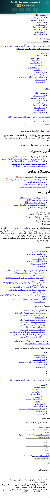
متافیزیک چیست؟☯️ (36, 200)
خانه (43, 53)
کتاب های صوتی (38, 20)
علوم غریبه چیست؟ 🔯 (35, 202)
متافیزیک (41, 22)
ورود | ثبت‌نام (44, 39)
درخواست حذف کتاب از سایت (32, 77)
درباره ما (41, 266)
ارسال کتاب (40, 32)
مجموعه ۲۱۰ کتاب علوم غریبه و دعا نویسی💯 (25, 179)
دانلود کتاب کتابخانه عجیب (34, 184)
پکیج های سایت (38, 259)
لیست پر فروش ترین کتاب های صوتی (29, 205)
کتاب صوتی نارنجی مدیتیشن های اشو (29, 156)
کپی (19, 5)
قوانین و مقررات (38, 263)
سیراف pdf (25, 228)
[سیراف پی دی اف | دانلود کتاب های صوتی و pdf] (29, 117)
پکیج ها (37, 70)
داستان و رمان (39, 17)
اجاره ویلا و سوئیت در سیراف (32, 198)
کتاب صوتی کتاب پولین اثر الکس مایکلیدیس (26, 161)
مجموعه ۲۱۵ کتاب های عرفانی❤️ (30, 177)
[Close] (49, 497)
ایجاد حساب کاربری (42, 458)
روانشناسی (35, 63)
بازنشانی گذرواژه (43, 434)
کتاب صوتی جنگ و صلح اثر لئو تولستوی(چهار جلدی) (23, 159)
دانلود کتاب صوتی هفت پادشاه (32, 187)
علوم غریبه (40, 25)
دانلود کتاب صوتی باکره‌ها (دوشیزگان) (29, 166)
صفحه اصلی (39, 15)
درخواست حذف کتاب (36, 254)
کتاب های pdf (39, 29)
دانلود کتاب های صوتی (35, 207)
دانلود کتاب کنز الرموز (35, 182)
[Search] (25, 44)
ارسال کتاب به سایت (36, 261)
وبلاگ (47, 89)
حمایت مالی (40, 79)
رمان (37, 65)
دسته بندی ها (39, 55)
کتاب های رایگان (38, 27)
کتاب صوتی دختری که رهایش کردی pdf (28, 164)
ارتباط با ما (40, 82)
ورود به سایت (44, 437)
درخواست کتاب (38, 34)
